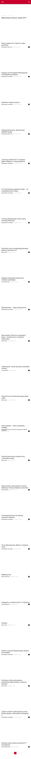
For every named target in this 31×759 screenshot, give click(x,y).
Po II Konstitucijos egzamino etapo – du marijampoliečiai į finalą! (14, 190)
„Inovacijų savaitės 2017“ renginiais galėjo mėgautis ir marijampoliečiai (13, 160)
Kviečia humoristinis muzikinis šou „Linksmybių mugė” (13, 457)
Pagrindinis (3, 15)
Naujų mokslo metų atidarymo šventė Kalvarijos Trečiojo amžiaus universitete (14, 487)
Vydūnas (4, 623)
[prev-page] (9, 753)
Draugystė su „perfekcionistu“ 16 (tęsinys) (15, 602)
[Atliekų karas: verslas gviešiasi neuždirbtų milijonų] (15, 354)
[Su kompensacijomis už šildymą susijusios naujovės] (15, 503)
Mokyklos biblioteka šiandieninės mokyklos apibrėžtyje (12, 279)
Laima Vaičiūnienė (5, 281)
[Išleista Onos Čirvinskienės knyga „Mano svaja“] (15, 383)
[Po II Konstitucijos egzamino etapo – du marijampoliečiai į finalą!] (15, 176)
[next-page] (21, 753)
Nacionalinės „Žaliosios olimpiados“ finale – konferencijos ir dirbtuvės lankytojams (13, 337)
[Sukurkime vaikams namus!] (15, 89)
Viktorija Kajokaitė (5, 604)
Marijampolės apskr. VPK (6, 47)
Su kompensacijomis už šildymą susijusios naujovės (12, 516)
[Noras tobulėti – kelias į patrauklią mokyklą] (15, 413)
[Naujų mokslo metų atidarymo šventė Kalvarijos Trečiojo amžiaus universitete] (15, 473)
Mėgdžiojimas (6, 575)
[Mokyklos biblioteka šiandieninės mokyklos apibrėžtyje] (15, 265)
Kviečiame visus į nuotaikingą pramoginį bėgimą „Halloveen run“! (14, 249)
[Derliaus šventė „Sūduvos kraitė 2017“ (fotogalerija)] (15, 730)
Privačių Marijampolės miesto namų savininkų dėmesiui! (13, 220)
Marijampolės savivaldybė (7, 76)
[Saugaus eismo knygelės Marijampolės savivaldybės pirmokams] (15, 60)
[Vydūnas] (15, 614)
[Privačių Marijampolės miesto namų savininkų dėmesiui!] (15, 206)
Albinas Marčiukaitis (5, 746)
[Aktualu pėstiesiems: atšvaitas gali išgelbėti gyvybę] (15, 117)
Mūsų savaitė (4, 252)
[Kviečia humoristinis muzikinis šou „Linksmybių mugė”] (15, 444)
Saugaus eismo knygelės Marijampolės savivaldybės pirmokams (14, 73)
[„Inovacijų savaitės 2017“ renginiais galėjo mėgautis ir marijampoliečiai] (15, 147)
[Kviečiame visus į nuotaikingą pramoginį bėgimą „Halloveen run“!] (15, 236)
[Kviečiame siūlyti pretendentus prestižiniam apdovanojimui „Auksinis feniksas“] (15, 667)
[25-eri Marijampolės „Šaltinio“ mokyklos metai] (15, 532)
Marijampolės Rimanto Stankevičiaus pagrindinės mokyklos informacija (14, 430)
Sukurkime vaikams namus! (10, 102)
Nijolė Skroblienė (5, 489)
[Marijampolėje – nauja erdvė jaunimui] (15, 295)
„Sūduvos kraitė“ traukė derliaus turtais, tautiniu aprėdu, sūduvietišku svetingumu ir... (15, 713)
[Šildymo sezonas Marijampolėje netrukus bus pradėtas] (15, 638)
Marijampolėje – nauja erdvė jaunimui (13, 307)
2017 (8, 15)
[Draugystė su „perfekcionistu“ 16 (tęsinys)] (15, 590)
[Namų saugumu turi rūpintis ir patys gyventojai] (15, 30)
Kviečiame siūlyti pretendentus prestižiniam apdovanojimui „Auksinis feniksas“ (14, 682)
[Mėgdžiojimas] (15, 562)
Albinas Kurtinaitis (5, 576)
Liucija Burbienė (4, 370)
